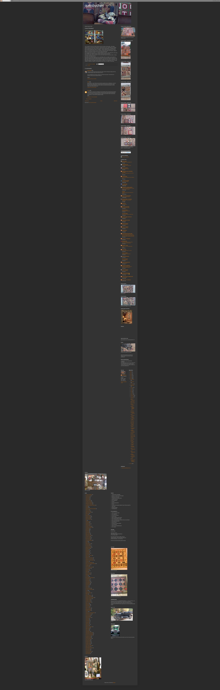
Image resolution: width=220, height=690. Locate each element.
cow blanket (87, 528)
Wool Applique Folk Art (89, 647)
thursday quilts (88, 640)
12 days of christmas (89, 494)
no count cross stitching (89, 589)
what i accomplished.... (133, 452)
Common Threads (88, 526)
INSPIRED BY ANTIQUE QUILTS (127, 187)
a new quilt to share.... (133, 457)
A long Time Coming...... (125, 227)
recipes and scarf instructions (90, 612)
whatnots (132, 433)
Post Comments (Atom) (92, 102)
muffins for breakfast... (133, 446)
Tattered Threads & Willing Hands (127, 276)
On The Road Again (125, 259)
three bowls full (88, 639)
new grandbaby (88, 582)
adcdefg (87, 507)
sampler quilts (133, 436)
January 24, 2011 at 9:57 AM (91, 87)
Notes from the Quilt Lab (126, 262)
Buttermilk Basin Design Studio (127, 233)
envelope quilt (88, 536)
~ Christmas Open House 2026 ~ (126, 165)
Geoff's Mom (124, 249)
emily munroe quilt (88, 535)
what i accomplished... (133, 449)
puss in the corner (88, 602)
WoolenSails (89, 70)
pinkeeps (132, 437)
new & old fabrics (132, 424)
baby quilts (87, 513)
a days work (87, 499)
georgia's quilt (88, 548)
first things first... (132, 426)
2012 (131, 377)
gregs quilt (87, 556)
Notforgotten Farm (125, 164)
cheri (88, 81)
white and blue (88, 646)
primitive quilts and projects (90, 597)
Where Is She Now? (125, 270)
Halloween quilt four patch (90, 560)
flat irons (87, 542)
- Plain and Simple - (125, 269)
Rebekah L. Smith (125, 245)
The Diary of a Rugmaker (126, 238)
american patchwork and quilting (91, 508)
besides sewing (88, 516)
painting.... (132, 440)
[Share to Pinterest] (103, 64)
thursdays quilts (88, 643)
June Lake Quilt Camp (89, 567)
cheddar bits (87, 521)
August (132, 387)
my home (88, 65)
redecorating (88, 616)
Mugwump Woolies (125, 223)
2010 (131, 463)
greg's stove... (133, 401)
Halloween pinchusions (89, 557)
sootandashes (88, 631)
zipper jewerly (88, 653)
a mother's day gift (88, 501)
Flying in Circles (124, 217)
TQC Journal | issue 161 (125, 168)
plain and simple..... (89, 595)
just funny (87, 569)
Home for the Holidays (89, 562)
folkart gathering (132, 400)
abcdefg (87, 506)
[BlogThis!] (100, 64)
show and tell (88, 624)
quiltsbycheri (94, 5)
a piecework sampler (89, 502)
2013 (131, 375)
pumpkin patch (88, 599)
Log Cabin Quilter (125, 213)
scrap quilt (87, 618)
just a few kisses (88, 568)
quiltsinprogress (88, 609)
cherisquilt (87, 522)
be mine (87, 514)
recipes (87, 611)
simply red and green (89, 626)
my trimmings (88, 578)
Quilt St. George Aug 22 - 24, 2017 (127, 250)
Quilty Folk (124, 203)
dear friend (87, 530)
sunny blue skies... (132, 442)
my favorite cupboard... (133, 413)
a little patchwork (88, 500)
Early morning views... (125, 224)
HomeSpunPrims (125, 210)
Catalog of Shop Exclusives (126, 196)
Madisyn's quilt (88, 574)
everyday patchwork (89, 540)
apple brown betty (88, 512)
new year (87, 585)
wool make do (88, 650)
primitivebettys (124, 230)
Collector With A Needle (126, 220)
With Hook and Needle (125, 206)
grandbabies (88, 550)
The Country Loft (125, 258)
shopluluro (87, 623)
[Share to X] (101, 64)
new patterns (133, 432)
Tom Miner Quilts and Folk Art (127, 216)
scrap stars (87, 619)
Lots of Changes (124, 204)
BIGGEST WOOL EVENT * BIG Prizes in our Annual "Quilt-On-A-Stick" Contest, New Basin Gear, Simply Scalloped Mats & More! (128, 235)
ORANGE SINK (124, 241)
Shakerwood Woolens (125, 256)
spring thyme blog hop (89, 632)
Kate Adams (87, 570)
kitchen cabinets (132, 404)
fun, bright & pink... (132, 419)
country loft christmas (89, 527)
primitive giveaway (132, 430)
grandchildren (88, 553)
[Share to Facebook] (102, 64)
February (132, 395)
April (131, 392)
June (132, 390)
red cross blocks (88, 615)
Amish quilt (87, 509)
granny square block (89, 555)
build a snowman (88, 519)
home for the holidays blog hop (90, 563)
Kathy (88, 90)
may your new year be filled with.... (133, 461)
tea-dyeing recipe (88, 636)
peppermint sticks (88, 592)
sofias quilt (87, 630)
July (131, 388)
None (86, 590)
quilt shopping (88, 605)
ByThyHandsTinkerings (126, 273)
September (132, 385)
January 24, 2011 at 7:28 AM (91, 78)
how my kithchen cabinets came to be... (132, 408)
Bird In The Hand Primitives (126, 195)
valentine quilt (88, 644)
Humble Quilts (124, 161)
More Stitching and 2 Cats (125, 207)
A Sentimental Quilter (125, 180)
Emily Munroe (88, 534)
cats (86, 520)
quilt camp (87, 603)
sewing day (87, 622)
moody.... (132, 458)
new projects (88, 584)
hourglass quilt (88, 564)
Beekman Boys (88, 515)
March (132, 394)
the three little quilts (89, 638)
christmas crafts (88, 523)
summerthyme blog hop (89, 633)
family (86, 541)
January (132, 396)
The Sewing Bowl (124, 277)
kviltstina (123, 191)
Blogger (114, 682)
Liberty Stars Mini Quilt (125, 181)
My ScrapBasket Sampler (90, 577)
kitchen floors (133, 402)
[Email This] (98, 64)
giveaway (87, 549)
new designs (88, 581)
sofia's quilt (87, 629)
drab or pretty (88, 533)
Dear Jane (132, 422)
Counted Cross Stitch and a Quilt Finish (127, 214)
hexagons (87, 561)
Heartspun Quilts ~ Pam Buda (127, 199)
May (131, 391)
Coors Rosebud (132, 415)
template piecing (88, 637)
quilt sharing (87, 604)
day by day (87, 529)
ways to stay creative (89, 645)
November (132, 381)
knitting (87, 571)
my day (87, 575)
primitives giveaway (89, 598)
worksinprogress (88, 652)
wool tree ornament (89, 651)
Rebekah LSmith (88, 610)
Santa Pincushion (88, 617)
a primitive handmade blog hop (90, 505)
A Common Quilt (88, 495)
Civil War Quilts (124, 176)
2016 (131, 371)
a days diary (87, 498)
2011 (131, 378)
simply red (87, 625)
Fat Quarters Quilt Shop (126, 265)
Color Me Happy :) (132, 417)
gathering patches (88, 547)
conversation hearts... (133, 428)
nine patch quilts (88, 588)
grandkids (87, 554)
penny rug (87, 591)
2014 (131, 374)
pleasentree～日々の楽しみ (126, 279)
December (132, 379)
